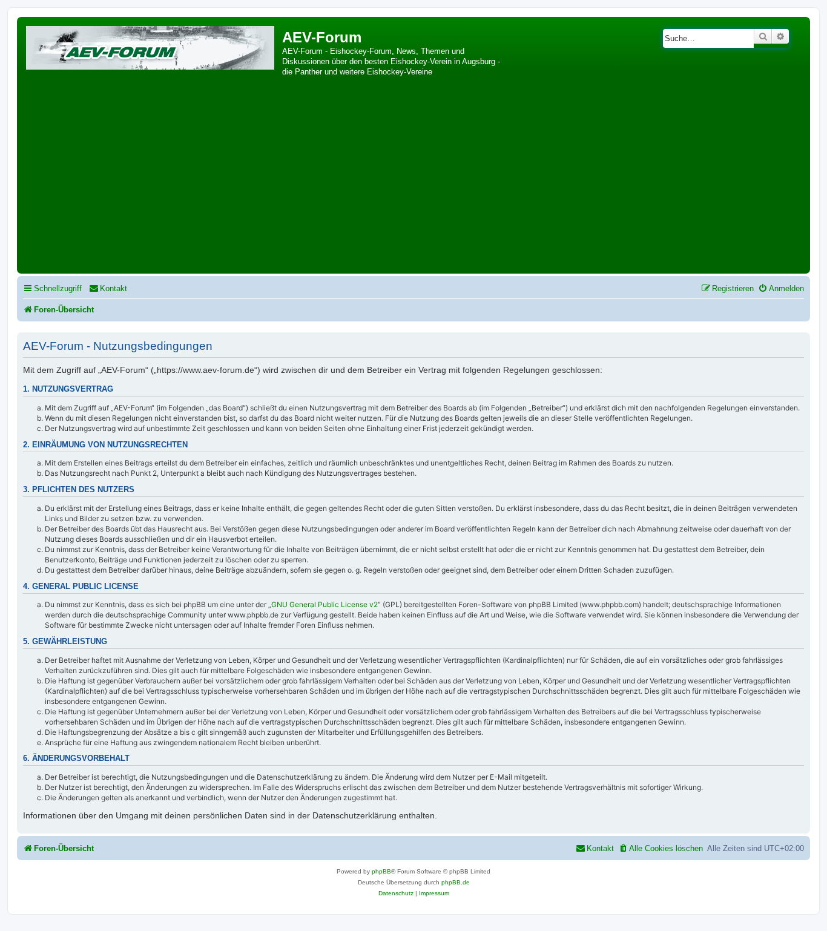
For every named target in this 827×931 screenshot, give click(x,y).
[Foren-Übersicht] (151, 45)
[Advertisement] (413, 180)
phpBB (381, 871)
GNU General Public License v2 (324, 604)
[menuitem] (108, 288)
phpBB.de (455, 882)
